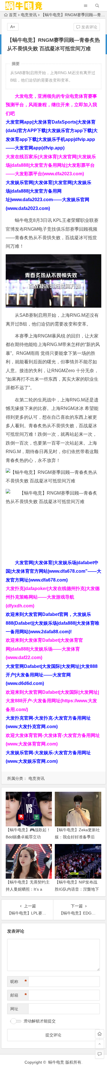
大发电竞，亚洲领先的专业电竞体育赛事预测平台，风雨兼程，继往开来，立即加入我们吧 (51, 105)
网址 (14, 1009)
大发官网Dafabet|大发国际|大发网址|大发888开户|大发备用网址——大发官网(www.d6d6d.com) (52, 675)
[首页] (99, 1033)
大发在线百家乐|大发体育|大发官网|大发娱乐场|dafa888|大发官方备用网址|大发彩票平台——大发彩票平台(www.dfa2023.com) (51, 165)
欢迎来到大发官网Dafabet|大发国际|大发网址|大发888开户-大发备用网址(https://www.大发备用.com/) (52, 701)
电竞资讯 (29, 14)
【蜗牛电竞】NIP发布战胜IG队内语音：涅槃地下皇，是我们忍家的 (77, 889)
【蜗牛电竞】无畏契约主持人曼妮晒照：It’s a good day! (28, 889)
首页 (13, 14)
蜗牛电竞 (56, 1062)
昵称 (18, 981)
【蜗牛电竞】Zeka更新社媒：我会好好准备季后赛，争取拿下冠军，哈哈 (77, 837)
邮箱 (18, 995)
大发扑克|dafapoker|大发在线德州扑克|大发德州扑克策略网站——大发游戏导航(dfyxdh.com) (53, 597)
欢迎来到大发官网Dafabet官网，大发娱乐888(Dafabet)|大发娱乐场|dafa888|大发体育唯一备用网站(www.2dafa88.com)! (52, 623)
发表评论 (88, 27)
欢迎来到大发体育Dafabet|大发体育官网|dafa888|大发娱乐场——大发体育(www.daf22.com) (44, 649)
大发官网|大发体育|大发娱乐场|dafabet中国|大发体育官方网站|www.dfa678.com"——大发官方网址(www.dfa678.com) (53, 571)
